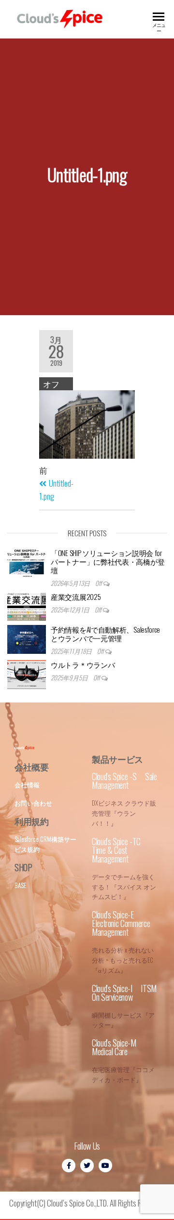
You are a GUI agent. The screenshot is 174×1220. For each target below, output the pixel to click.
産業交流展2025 (76, 596)
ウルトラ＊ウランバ (83, 664)
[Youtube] (105, 1165)
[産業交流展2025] (26, 606)
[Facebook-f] (68, 1165)
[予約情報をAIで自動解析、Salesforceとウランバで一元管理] (26, 639)
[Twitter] (87, 1165)
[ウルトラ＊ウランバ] (26, 674)
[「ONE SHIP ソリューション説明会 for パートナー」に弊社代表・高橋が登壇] (26, 562)
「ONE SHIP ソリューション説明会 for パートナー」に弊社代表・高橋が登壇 (107, 561)
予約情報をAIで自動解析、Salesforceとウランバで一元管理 (105, 633)
